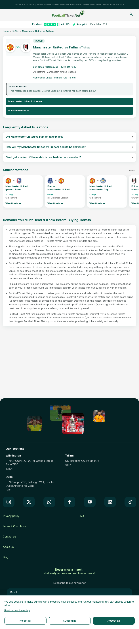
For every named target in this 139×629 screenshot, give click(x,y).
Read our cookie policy (17, 610)
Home (6, 31)
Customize (69, 620)
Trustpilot (82, 24)
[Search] (131, 14)
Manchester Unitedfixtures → (25, 101)
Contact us (9, 536)
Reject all (25, 620)
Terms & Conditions (14, 526)
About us (8, 547)
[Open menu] (7, 14)
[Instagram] (8, 502)
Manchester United (42, 77)
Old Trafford (69, 77)
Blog (5, 557)
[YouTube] (90, 502)
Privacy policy (11, 516)
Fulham (58, 77)
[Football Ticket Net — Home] (68, 14)
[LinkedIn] (110, 502)
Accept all (114, 620)
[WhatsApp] (49, 502)
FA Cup (15, 31)
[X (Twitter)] (29, 502)
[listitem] (23, 191)
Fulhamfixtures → (18, 110)
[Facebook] (69, 502)
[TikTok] (130, 502)
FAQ (81, 516)
